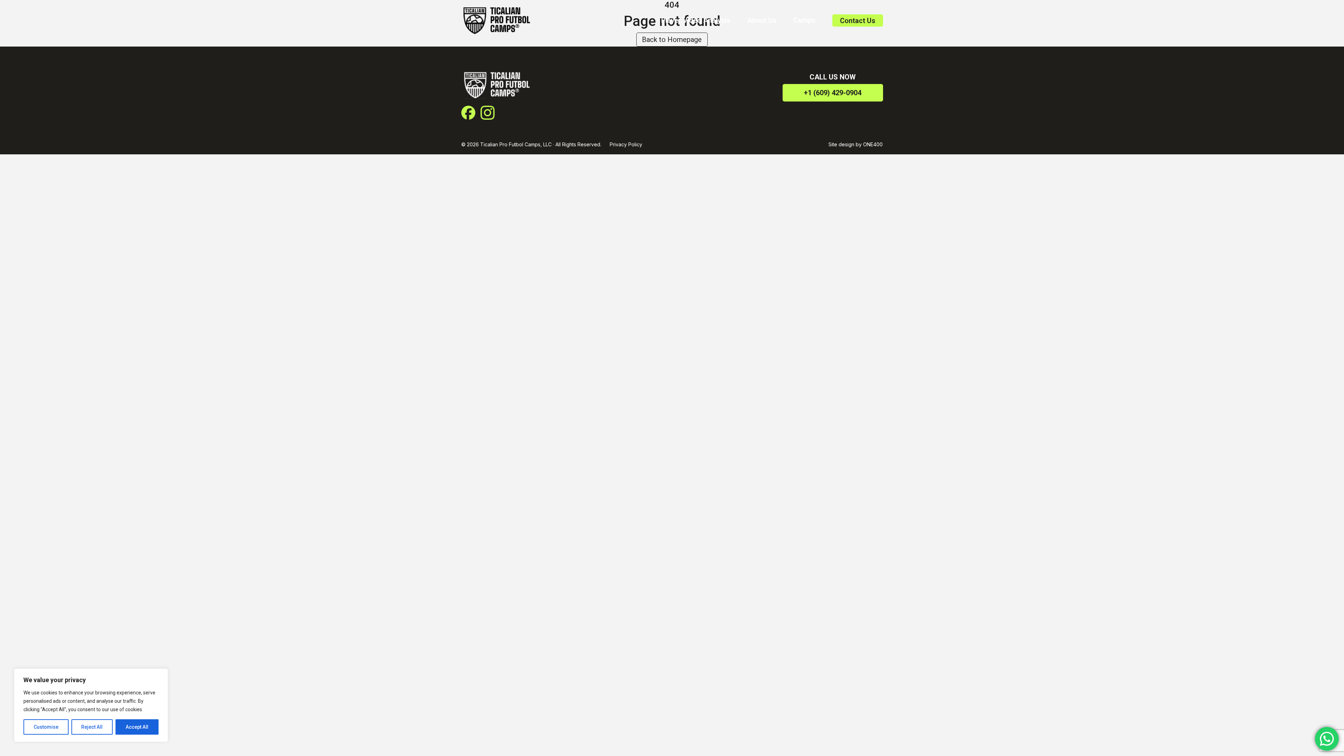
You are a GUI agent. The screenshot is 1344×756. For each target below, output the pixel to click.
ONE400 (873, 144)
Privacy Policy (626, 144)
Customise (46, 727)
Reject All (92, 727)
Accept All (137, 727)
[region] (91, 705)
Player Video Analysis (695, 20)
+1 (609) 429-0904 (832, 93)
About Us (762, 20)
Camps (804, 20)
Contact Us (857, 20)
